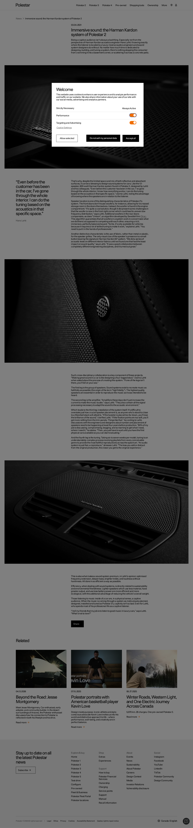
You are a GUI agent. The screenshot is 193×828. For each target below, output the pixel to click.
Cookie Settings (64, 128)
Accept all (131, 138)
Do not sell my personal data (103, 138)
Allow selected (67, 138)
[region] (98, 115)
